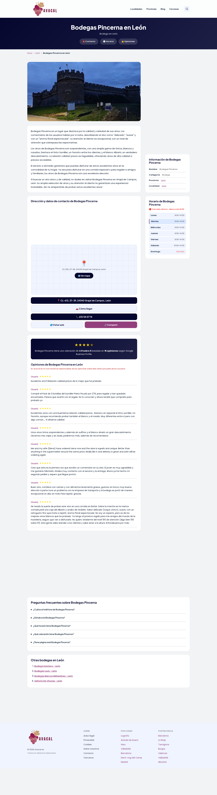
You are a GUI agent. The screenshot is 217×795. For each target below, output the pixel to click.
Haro (123, 744)
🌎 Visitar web (57, 324)
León (37, 53)
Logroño (125, 735)
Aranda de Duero (129, 740)
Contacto (89, 753)
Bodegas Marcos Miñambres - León (53, 676)
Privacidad (89, 740)
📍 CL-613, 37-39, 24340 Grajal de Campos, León (84, 300)
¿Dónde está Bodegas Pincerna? (49, 617)
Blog (163, 9)
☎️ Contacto (89, 41)
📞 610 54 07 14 (84, 316)
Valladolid (126, 748)
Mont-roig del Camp (131, 757)
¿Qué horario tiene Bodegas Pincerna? (52, 625)
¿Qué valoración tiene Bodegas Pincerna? (53, 634)
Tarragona (163, 744)
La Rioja (162, 740)
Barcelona (126, 753)
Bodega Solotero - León (47, 666)
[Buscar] (187, 9)
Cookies (88, 744)
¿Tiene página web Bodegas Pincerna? (51, 642)
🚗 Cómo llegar (84, 308)
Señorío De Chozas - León (48, 680)
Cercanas (174, 9)
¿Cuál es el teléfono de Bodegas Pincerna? (54, 609)
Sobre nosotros (91, 748)
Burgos (161, 748)
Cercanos (89, 757)
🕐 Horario (108, 41)
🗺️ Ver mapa (84, 275)
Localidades (136, 9)
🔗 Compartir (111, 324)
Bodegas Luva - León (45, 671)
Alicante (162, 762)
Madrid (124, 762)
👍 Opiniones (128, 41)
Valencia (162, 753)
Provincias (151, 9)
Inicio (29, 53)
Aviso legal (89, 735)
